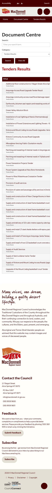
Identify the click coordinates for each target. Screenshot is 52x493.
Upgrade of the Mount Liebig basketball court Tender (27, 269)
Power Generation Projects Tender (19, 163)
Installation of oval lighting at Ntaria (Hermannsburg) (27, 117)
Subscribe (9, 459)
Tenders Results (39, 19)
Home (5, 19)
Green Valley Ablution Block (17, 110)
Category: (6, 50)
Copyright (33, 478)
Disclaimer (21, 478)
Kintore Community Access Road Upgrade (23, 137)
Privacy (11, 478)
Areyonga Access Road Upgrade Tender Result (24, 91)
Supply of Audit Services (15, 249)
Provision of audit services (16, 183)
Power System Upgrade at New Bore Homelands (25, 170)
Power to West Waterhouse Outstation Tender (24, 177)
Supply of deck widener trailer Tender (20, 256)
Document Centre (21, 19)
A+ (18, 4)
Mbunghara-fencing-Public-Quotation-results (24, 144)
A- (22, 4)
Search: (5, 40)
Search (46, 3)
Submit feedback (13, 433)
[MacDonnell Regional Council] (13, 11)
